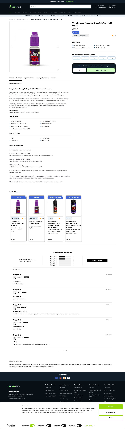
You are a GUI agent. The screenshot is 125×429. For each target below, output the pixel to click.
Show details (88, 425)
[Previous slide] (12, 47)
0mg (76, 58)
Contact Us (48, 387)
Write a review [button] (97, 261)
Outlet (69, 12)
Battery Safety (78, 398)
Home (11, 19)
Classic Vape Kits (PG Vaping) (95, 391)
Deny (110, 418)
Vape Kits (24, 12)
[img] (17, 274)
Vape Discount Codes (66, 393)
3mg (85, 58)
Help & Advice (77, 12)
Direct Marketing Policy (110, 399)
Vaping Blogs (78, 387)
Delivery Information (50, 393)
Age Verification (108, 396)
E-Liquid (17, 12)
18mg (111, 58)
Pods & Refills (32, 12)
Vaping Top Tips (78, 395)
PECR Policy (107, 402)
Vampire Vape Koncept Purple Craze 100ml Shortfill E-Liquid (73, 199)
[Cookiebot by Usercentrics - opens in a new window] (11, 425)
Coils (45, 12)
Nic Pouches (53, 12)
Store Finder (63, 402)
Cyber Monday (64, 399)
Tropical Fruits (45, 138)
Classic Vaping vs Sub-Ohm (80, 391)
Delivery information (42, 78)
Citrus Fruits (14, 140)
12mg (102, 58)
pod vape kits (13, 107)
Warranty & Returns (50, 396)
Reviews (53, 78)
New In (10, 12)
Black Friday (63, 396)
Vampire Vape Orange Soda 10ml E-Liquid (17, 198)
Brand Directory (64, 390)
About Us (62, 387)
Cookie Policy (108, 393)
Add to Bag (99, 70)
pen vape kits (23, 107)
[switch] (48, 425)
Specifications (29, 78)
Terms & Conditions (109, 390)
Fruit (12, 138)
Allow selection (110, 412)
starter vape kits (53, 105)
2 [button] (61, 350)
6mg (94, 58)
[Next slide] (58, 47)
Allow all (110, 406)
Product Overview (15, 78)
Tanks (39, 12)
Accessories (62, 12)
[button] (113, 36)
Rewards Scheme (49, 390)
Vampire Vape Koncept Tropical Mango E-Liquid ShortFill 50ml (54, 199)
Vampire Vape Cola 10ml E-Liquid (36, 198)
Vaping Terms (78, 400)
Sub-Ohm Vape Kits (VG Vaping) (94, 396)
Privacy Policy (108, 387)
